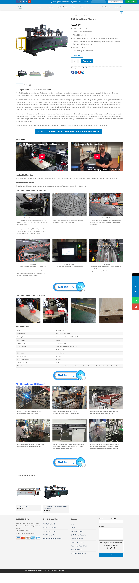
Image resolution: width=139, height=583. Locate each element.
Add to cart (87, 61)
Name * (101, 519)
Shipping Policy (76, 549)
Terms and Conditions (78, 553)
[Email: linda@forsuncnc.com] (135, 306)
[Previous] (19, 40)
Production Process (77, 542)
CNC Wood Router (49, 524)
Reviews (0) (27, 85)
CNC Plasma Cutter (50, 535)
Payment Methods (77, 538)
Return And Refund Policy (79, 546)
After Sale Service (77, 531)
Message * (102, 526)
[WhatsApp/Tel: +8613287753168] (135, 300)
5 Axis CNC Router (49, 531)
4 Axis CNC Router (49, 527)
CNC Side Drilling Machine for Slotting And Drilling (55, 507)
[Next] (64, 40)
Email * (113, 519)
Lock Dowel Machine (82, 68)
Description (19, 85)
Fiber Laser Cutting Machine (52, 538)
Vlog (72, 524)
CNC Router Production (79, 535)
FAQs (73, 527)
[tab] (19, 85)
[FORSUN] (23, 7)
